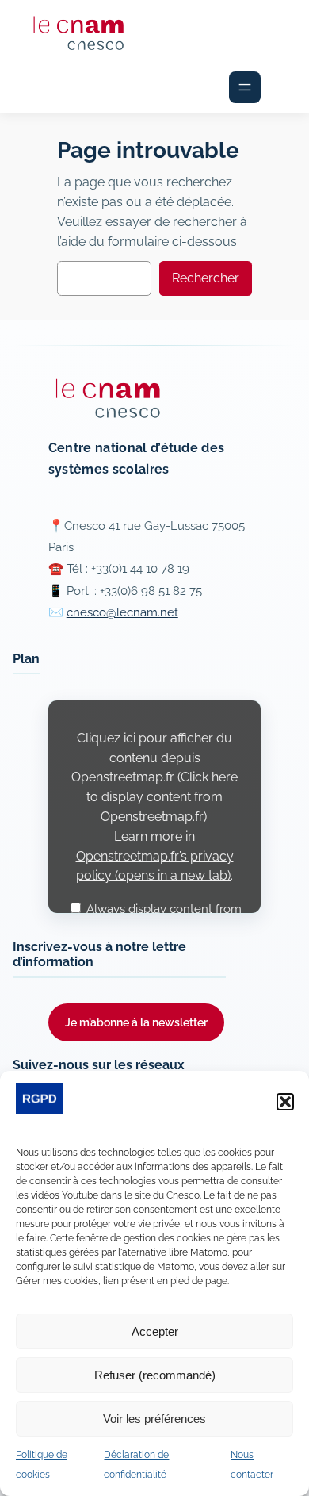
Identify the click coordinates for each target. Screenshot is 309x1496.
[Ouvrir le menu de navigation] (245, 87)
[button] (285, 1102)
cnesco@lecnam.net (122, 612)
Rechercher (205, 278)
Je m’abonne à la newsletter (136, 1022)
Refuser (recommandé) (155, 1375)
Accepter (155, 1331)
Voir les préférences (154, 1418)
